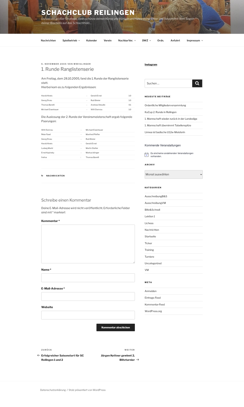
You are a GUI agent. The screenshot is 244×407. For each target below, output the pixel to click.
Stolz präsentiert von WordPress (87, 389)
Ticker (148, 243)
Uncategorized (153, 263)
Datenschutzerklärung (53, 389)
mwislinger (82, 64)
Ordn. (160, 40)
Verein (107, 40)
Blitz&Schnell (152, 209)
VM (147, 269)
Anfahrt (175, 40)
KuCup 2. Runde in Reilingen (160, 112)
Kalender (91, 40)
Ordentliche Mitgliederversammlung (165, 105)
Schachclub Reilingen (88, 12)
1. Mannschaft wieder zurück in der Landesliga (171, 118)
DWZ (145, 40)
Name (46, 269)
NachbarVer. (125, 40)
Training (149, 249)
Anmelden (150, 291)
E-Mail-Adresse (53, 288)
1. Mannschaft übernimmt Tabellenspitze (168, 125)
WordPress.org (153, 311)
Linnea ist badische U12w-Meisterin (165, 132)
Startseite (150, 236)
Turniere (149, 256)
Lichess (149, 223)
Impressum (193, 40)
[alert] (174, 155)
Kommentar (50, 221)
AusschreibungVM (155, 202)
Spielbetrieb (70, 40)
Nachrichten (48, 40)
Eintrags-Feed (153, 297)
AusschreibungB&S (156, 196)
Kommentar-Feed (155, 304)
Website (47, 307)
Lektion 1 (150, 216)
